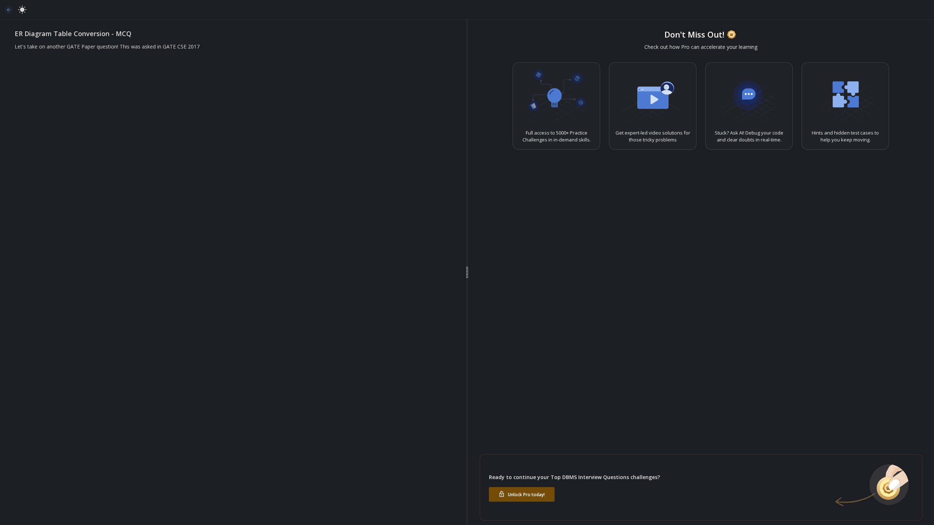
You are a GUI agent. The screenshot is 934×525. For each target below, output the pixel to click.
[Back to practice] (8, 9)
